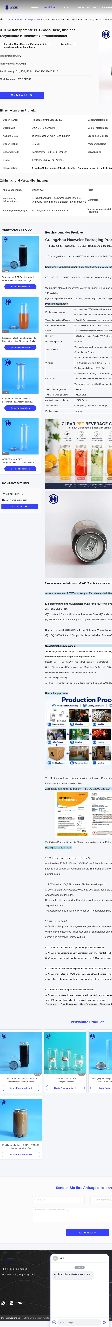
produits (19, 19)
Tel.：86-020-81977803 (15, 1269)
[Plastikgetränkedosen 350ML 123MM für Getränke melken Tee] (21, 1120)
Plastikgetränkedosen (35, 19)
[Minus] (104, 1258)
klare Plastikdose (88, 1004)
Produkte (49, 7)
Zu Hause (32, 7)
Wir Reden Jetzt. (20, 95)
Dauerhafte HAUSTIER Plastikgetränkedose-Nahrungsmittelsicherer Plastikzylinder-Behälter (65, 1080)
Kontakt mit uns (87, 7)
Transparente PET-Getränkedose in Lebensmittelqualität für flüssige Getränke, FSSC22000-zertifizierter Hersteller (21, 1080)
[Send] (104, 1322)
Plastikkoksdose (69, 1004)
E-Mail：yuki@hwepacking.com (19, 1274)
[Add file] (54, 1322)
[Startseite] (11, 7)
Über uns (66, 7)
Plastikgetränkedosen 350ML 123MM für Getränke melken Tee (21, 1146)
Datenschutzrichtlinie (10, 1318)
